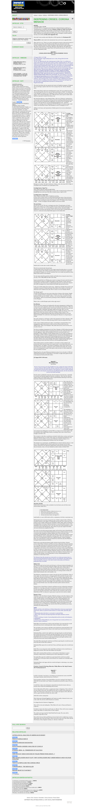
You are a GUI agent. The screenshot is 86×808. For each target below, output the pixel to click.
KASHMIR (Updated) (17, 84)
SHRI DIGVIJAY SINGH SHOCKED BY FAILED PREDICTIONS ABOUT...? (33, 754)
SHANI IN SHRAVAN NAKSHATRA (22, 742)
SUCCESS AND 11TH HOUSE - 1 (20, 782)
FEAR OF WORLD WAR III (20, 739)
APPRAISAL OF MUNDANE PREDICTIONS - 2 (23, 780)
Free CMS (48, 805)
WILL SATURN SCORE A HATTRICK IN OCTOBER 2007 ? (26, 787)
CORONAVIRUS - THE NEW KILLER (23, 766)
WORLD (45, 15)
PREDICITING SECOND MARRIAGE (21, 783)
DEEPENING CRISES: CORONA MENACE (58, 15)
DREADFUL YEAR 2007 (18, 788)
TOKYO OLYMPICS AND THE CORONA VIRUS (26, 763)
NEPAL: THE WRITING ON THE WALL (22, 792)
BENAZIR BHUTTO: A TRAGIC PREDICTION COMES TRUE (26, 790)
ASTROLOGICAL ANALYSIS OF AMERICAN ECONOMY (28, 735)
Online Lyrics (39, 805)
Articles (40, 15)
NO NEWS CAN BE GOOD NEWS (21, 784)
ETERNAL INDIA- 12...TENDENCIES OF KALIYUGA (27, 750)
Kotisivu (35, 15)
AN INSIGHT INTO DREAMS (19, 786)
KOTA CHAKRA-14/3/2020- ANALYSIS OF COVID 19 (27, 746)
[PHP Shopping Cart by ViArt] (70, 803)
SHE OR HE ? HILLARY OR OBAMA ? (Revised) (24, 791)
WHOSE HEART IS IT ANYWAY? (21, 770)
